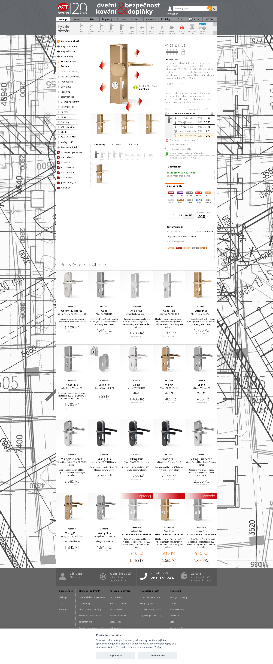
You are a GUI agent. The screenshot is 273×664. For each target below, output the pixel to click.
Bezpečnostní (68, 61)
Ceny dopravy (84, 603)
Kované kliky (67, 56)
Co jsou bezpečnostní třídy (151, 615)
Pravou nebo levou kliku (150, 597)
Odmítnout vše (157, 655)
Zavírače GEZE (68, 137)
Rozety (64, 111)
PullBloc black (115, 628)
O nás (60, 603)
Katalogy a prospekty (178, 597)
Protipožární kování (118, 615)
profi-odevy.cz (68, 182)
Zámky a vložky (116, 609)
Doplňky (65, 121)
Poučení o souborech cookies (90, 615)
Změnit (158, 647)
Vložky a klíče (67, 142)
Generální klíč (176, 628)
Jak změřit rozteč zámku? (150, 609)
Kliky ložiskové (68, 51)
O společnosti (68, 167)
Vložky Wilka (67, 172)
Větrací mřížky (68, 127)
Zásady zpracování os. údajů (90, 609)
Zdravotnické (67, 96)
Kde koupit (66, 177)
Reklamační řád (85, 621)
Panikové (65, 91)
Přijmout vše (116, 655)
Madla (64, 132)
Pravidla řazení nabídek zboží (91, 628)
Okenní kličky (67, 106)
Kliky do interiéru (69, 46)
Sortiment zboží (70, 41)
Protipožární (67, 81)
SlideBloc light (115, 621)
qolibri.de (65, 187)
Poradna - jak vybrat (71, 152)
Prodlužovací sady (70, 71)
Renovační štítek (69, 147)
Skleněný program (70, 101)
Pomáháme (63, 609)
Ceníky (173, 603)
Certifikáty (174, 615)
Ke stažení (66, 157)
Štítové (65, 66)
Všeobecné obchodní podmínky (92, 597)
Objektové (66, 86)
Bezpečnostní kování (118, 603)
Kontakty (65, 162)
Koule (64, 116)
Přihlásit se (173, 13)
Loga (172, 621)
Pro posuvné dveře (70, 76)
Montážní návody (177, 609)
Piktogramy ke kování (149, 603)
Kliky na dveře (116, 597)
